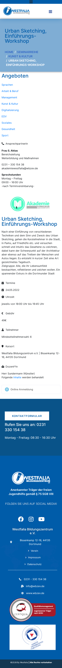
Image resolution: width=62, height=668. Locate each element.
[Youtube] (41, 519)
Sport (5, 135)
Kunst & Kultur (10, 103)
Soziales (7, 122)
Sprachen (7, 84)
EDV (4, 116)
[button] (31, 389)
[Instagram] (31, 519)
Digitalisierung (10, 110)
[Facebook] (21, 519)
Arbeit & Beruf (10, 91)
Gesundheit (8, 129)
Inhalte (17, 377)
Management (9, 97)
